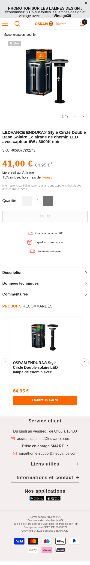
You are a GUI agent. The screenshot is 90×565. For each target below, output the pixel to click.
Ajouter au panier (45, 400)
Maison (8, 34)
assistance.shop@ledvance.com (43, 439)
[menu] (5, 23)
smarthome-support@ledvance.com (48, 453)
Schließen (86, 3)
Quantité (9, 201)
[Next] (83, 116)
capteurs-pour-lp (25, 34)
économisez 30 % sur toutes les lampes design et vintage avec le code (45, 12)
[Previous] (75, 116)
